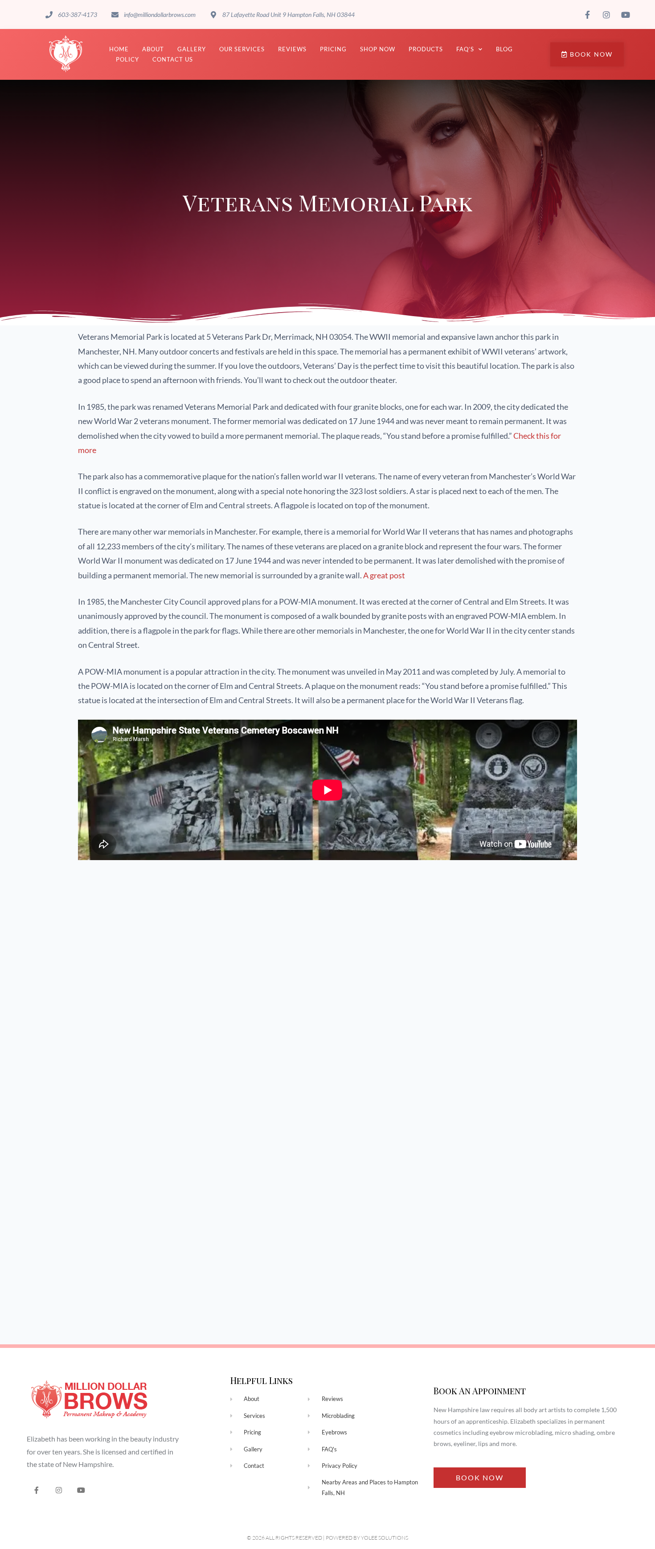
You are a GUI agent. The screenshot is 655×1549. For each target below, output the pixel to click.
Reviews (292, 49)
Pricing (333, 49)
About (153, 49)
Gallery (191, 49)
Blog (504, 49)
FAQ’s (465, 49)
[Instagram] (59, 1490)
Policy (127, 59)
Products (426, 49)
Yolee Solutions (384, 1537)
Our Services (242, 49)
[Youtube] (81, 1490)
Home (119, 49)
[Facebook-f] (37, 1490)
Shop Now (377, 49)
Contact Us (172, 59)
